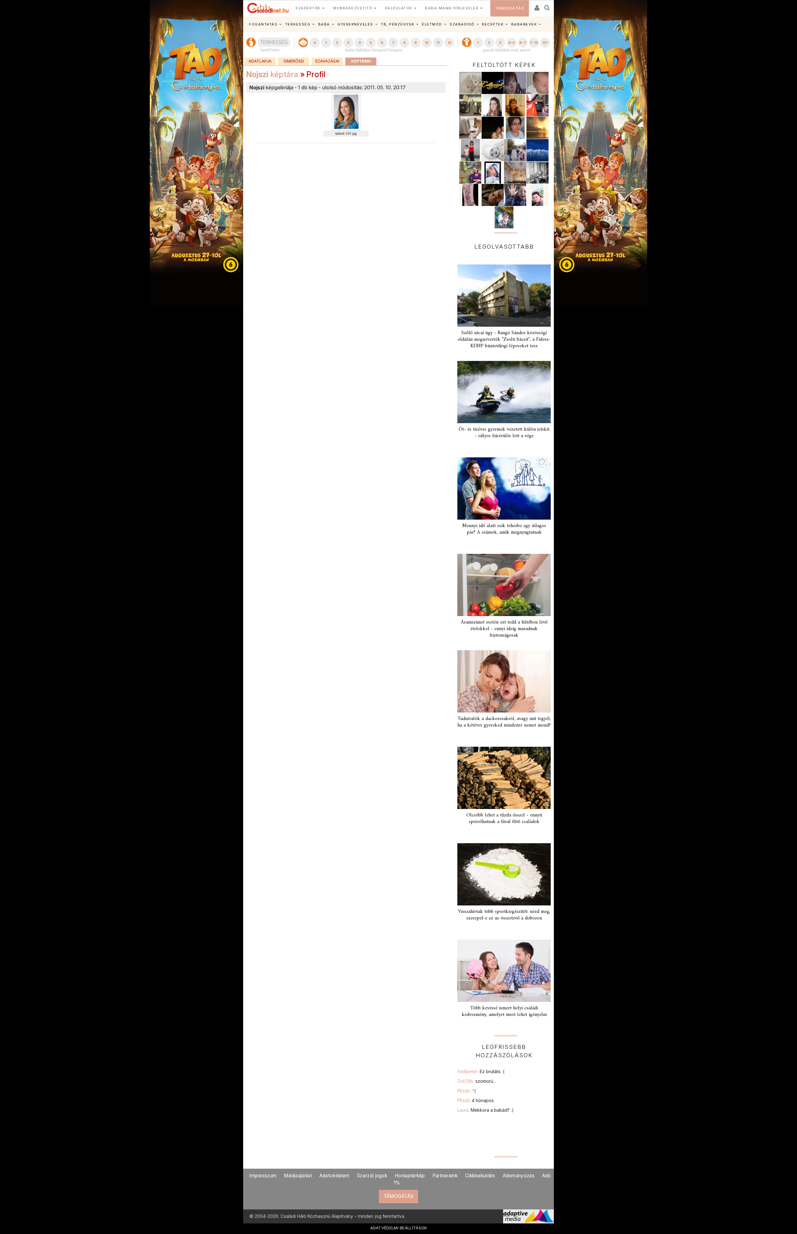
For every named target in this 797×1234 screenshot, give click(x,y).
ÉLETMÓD (432, 24)
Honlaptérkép (410, 1176)
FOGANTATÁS (263, 24)
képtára (272, 74)
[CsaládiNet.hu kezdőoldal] (268, 8)
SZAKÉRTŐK (307, 8)
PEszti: (466, 1090)
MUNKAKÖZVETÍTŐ (352, 8)
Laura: (485, 1110)
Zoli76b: (476, 1081)
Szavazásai (327, 61)
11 (438, 42)
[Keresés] (547, 5)
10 (427, 42)
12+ (545, 42)
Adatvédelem (334, 1176)
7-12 (534, 42)
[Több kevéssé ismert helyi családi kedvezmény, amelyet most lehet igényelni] (504, 971)
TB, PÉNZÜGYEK (397, 24)
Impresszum (262, 1176)
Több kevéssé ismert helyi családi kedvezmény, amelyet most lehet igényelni (504, 1011)
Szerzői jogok (372, 1176)
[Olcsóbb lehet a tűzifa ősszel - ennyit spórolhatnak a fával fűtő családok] (504, 778)
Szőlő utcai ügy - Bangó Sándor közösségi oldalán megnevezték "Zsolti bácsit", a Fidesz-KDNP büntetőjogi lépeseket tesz (504, 339)
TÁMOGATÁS (510, 8)
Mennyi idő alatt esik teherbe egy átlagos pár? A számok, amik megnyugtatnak (504, 529)
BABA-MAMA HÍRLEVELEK (452, 8)
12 (449, 42)
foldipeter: (480, 1071)
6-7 (522, 42)
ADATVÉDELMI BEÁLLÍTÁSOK (398, 1227)
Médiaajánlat (298, 1176)
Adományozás (519, 1176)
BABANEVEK (524, 24)
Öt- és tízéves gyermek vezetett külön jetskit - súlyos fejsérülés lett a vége (504, 432)
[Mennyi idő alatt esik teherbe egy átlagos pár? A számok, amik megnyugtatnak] (504, 488)
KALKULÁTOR (398, 8)
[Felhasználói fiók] (536, 5)
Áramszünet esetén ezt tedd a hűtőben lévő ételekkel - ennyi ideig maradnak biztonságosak (504, 629)
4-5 (511, 42)
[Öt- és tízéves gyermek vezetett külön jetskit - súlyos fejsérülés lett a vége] (504, 392)
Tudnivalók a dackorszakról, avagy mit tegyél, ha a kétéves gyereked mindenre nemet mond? (504, 722)
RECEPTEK (492, 24)
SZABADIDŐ (462, 24)
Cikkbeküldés (480, 1176)
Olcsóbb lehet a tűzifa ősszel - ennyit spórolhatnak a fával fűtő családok (504, 818)
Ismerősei (294, 61)
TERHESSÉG (298, 24)
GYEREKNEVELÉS (355, 24)
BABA (324, 24)
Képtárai (361, 61)
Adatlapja (259, 61)
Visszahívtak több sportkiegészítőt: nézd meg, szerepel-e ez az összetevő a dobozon (504, 915)
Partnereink (445, 1176)
